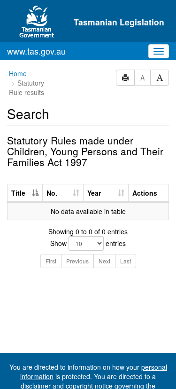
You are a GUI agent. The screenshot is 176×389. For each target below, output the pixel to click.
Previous (77, 261)
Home (18, 73)
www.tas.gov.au (36, 51)
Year (94, 193)
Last (125, 261)
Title (18, 193)
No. (51, 193)
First (51, 261)
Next (104, 261)
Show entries (88, 243)
